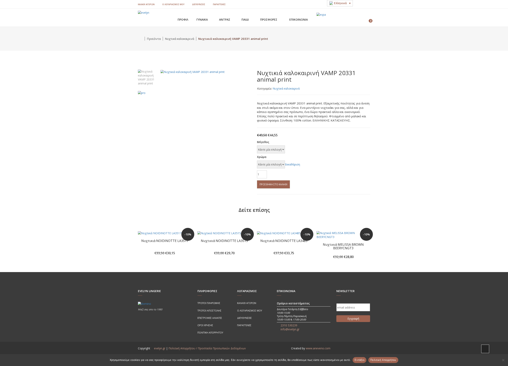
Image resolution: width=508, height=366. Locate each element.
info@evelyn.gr (290, 329)
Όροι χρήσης (205, 325)
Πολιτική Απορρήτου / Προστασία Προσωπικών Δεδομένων (207, 348)
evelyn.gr (159, 348)
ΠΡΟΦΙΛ (183, 19)
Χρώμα (262, 156)
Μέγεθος (263, 141)
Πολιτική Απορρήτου (383, 359)
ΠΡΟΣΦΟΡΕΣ (269, 19)
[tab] (148, 77)
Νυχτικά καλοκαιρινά (179, 39)
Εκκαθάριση (292, 164)
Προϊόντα (154, 39)
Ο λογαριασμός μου (173, 4)
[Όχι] (503, 360)
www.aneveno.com (318, 348)
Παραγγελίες (219, 4)
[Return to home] (141, 39)
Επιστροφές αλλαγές (209, 318)
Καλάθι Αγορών (146, 4)
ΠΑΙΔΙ (245, 19)
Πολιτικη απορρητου (210, 332)
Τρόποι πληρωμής (208, 303)
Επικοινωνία (298, 19)
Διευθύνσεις (198, 4)
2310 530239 (289, 325)
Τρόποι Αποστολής (209, 310)
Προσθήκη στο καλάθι (273, 184)
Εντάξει (359, 359)
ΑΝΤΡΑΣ (225, 19)
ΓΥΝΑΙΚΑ (202, 19)
